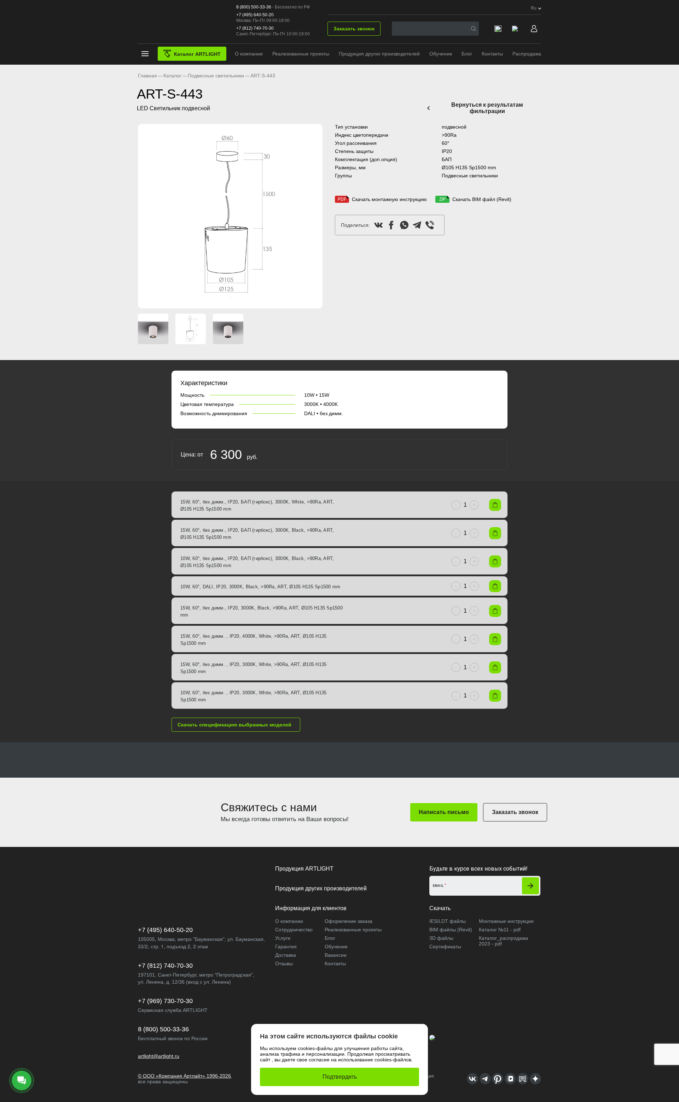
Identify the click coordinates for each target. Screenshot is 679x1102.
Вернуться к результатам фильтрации (487, 108)
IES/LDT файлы (447, 921)
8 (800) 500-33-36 (253, 7)
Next (314, 216)
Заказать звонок (354, 28)
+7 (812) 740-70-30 (255, 28)
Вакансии (336, 955)
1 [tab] (223, 298)
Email (438, 886)
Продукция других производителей (379, 54)
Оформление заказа (348, 921)
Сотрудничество (294, 929)
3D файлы (441, 938)
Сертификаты (445, 946)
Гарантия (286, 946)
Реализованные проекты (300, 54)
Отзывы (284, 963)
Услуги (282, 938)
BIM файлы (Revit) (450, 929)
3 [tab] (237, 298)
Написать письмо (444, 812)
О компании (249, 54)
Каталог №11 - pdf (500, 929)
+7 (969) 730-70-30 (165, 1000)
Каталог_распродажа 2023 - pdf (503, 941)
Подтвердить (340, 1077)
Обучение (440, 54)
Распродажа (526, 54)
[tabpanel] (230, 216)
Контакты (492, 54)
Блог (467, 54)
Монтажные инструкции (506, 921)
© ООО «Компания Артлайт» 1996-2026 (184, 1076)
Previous (146, 216)
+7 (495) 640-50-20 (255, 14)
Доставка (285, 955)
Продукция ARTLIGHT (304, 869)
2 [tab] (230, 298)
